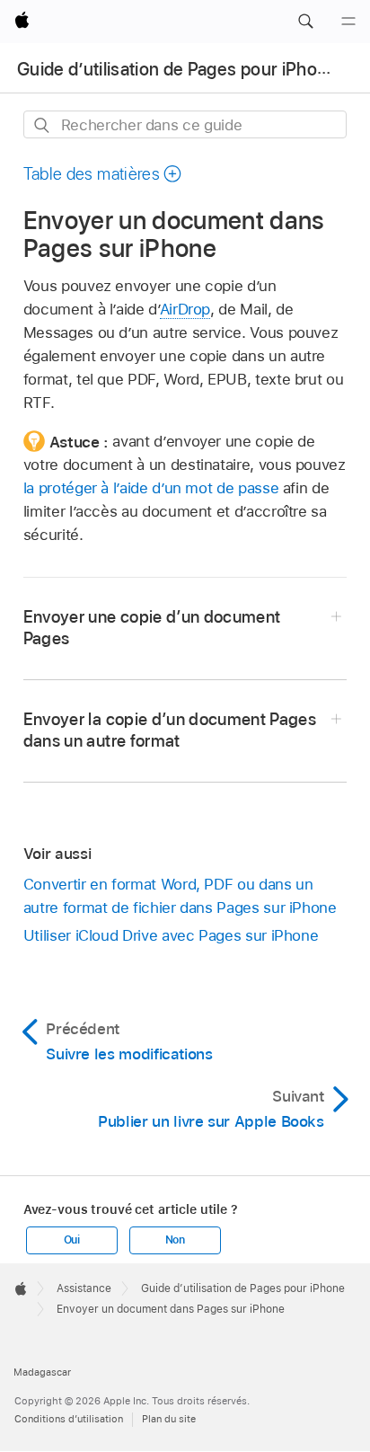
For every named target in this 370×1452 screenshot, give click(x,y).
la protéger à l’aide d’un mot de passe (150, 488)
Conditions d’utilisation (68, 1418)
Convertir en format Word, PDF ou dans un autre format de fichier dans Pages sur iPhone (180, 895)
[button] (305, 21)
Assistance (84, 1288)
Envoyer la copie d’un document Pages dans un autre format (169, 730)
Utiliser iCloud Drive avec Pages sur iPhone (171, 935)
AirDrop (185, 309)
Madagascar (42, 1372)
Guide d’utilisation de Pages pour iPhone (177, 69)
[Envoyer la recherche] (42, 125)
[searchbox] (185, 124)
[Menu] (348, 21)
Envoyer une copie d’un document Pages (152, 627)
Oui (72, 1240)
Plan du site (169, 1418)
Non (175, 1240)
